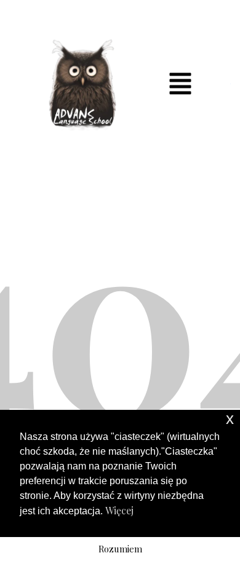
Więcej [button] (119, 510)
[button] (180, 84)
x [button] (230, 419)
